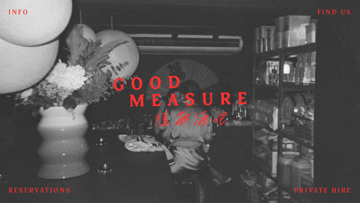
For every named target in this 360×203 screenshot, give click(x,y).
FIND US (335, 12)
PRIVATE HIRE (323, 191)
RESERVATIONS (39, 191)
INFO (18, 12)
